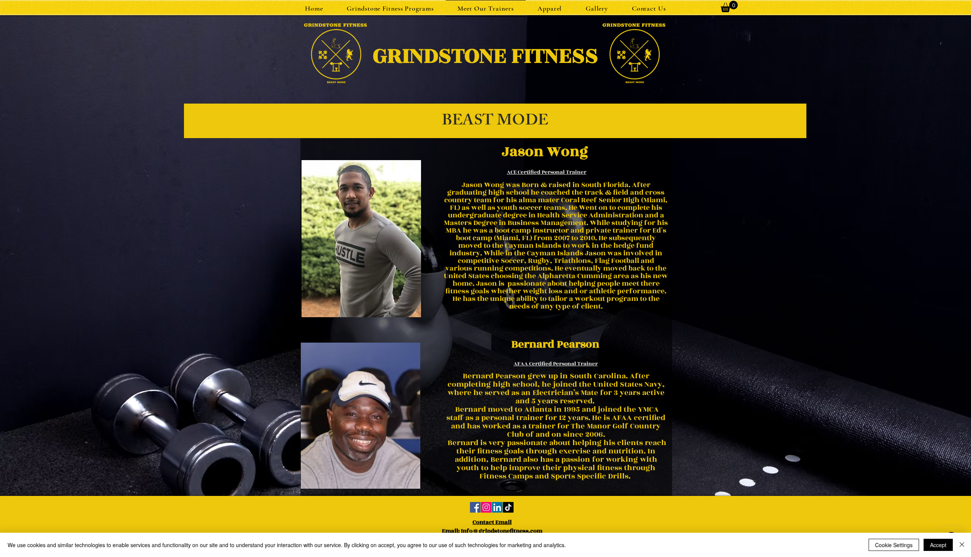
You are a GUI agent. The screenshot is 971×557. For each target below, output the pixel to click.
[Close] (961, 545)
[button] (390, 8)
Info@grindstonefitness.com (501, 531)
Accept (938, 545)
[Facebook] (475, 507)
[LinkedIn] (497, 507)
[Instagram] (486, 507)
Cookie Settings (894, 545)
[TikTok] (508, 507)
